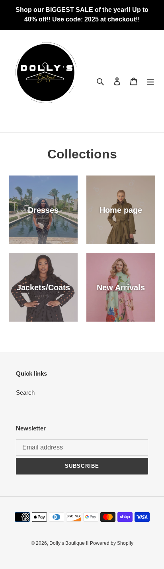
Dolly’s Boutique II (68, 543)
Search (25, 392)
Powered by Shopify (111, 543)
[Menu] (150, 81)
